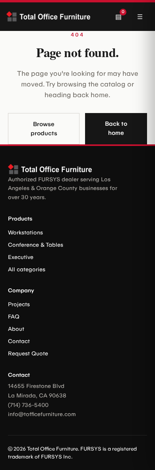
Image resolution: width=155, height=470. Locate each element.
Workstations (25, 232)
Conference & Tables (35, 245)
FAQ (13, 316)
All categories (26, 269)
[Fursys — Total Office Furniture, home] (50, 17)
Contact (19, 341)
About (16, 329)
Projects (19, 304)
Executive (20, 257)
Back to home (116, 128)
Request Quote (28, 353)
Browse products (44, 129)
